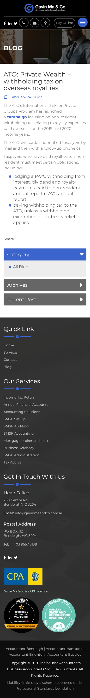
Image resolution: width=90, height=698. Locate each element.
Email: (9, 513)
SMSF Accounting (19, 433)
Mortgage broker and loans (26, 440)
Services (11, 352)
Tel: (6, 544)
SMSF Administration (21, 455)
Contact (10, 359)
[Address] (47, 22)
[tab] (45, 254)
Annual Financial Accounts (26, 404)
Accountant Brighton (27, 654)
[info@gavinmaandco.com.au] (34, 22)
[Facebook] (5, 23)
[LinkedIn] (10, 23)
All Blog (21, 266)
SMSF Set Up (14, 419)
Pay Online (64, 23)
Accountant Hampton (64, 649)
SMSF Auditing (16, 426)
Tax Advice (12, 462)
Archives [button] (17, 285)
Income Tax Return (19, 397)
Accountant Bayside (64, 654)
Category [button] (18, 254)
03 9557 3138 (26, 544)
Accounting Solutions (22, 412)
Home (9, 345)
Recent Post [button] (21, 299)
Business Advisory (19, 448)
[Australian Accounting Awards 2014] (22, 615)
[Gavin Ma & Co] (44, 8)
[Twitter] (16, 23)
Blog (8, 367)
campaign (17, 117)
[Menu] (83, 22)
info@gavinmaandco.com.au (39, 513)
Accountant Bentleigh (24, 649)
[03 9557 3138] (24, 22)
